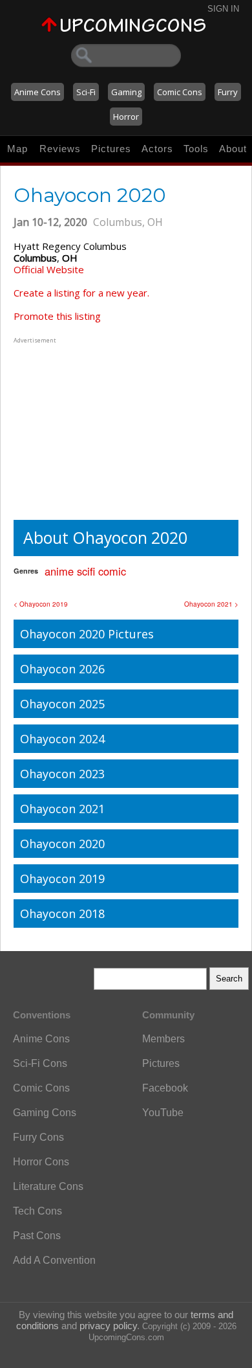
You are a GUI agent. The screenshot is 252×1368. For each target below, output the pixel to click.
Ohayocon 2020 (62, 843)
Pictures (111, 148)
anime (59, 571)
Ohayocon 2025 (62, 704)
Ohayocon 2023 (62, 773)
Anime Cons (37, 92)
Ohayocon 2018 (62, 913)
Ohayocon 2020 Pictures (87, 634)
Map (17, 148)
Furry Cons (38, 1137)
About (233, 148)
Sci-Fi (86, 92)
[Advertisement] (94, 427)
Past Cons (37, 1235)
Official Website (49, 269)
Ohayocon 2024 (62, 738)
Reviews (60, 148)
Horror (126, 116)
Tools (196, 148)
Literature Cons (48, 1186)
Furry (228, 92)
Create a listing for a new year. (81, 292)
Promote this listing (57, 315)
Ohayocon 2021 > (211, 604)
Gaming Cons (44, 1112)
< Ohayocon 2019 (41, 604)
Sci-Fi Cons (40, 1063)
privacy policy (108, 1325)
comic (112, 571)
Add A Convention (54, 1260)
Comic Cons (179, 92)
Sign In (223, 9)
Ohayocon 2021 (62, 808)
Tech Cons (37, 1211)
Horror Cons (41, 1161)
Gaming (126, 92)
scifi (86, 571)
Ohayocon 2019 (62, 878)
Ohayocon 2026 (62, 669)
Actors (157, 148)
